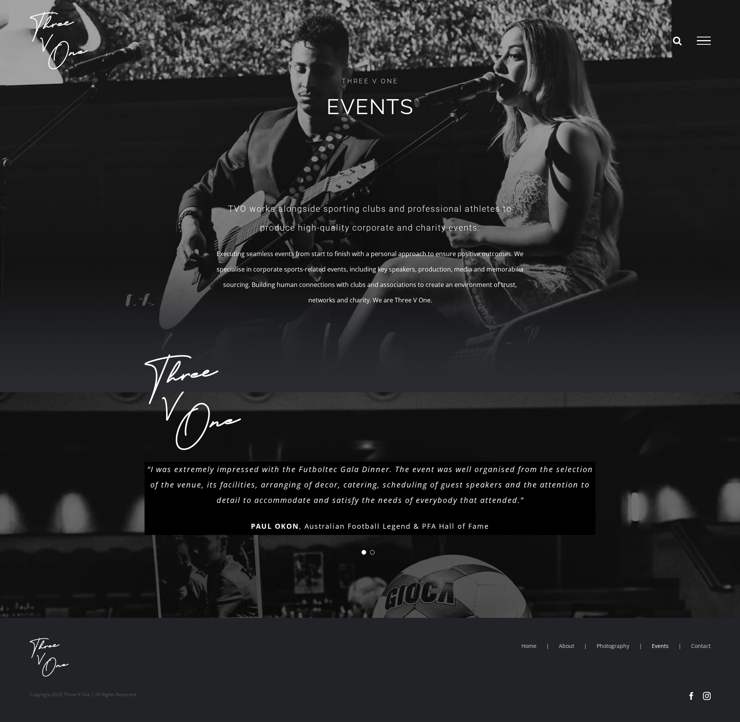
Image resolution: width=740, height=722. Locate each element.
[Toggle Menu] (703, 41)
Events (660, 645)
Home (528, 645)
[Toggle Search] (677, 40)
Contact (701, 645)
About (566, 645)
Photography (613, 645)
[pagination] (364, 552)
